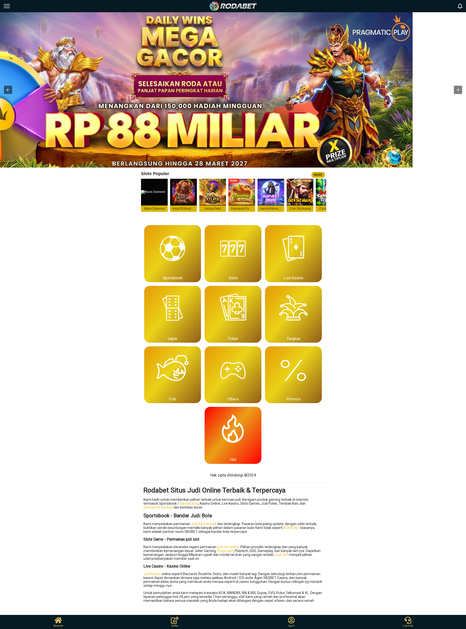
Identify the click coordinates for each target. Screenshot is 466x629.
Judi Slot (281, 555)
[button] (8, 90)
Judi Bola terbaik (203, 524)
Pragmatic (225, 551)
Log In (291, 625)
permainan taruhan (158, 507)
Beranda (58, 625)
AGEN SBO (291, 528)
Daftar (174, 625)
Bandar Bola (189, 503)
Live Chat (408, 625)
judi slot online (228, 547)
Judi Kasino (152, 574)
